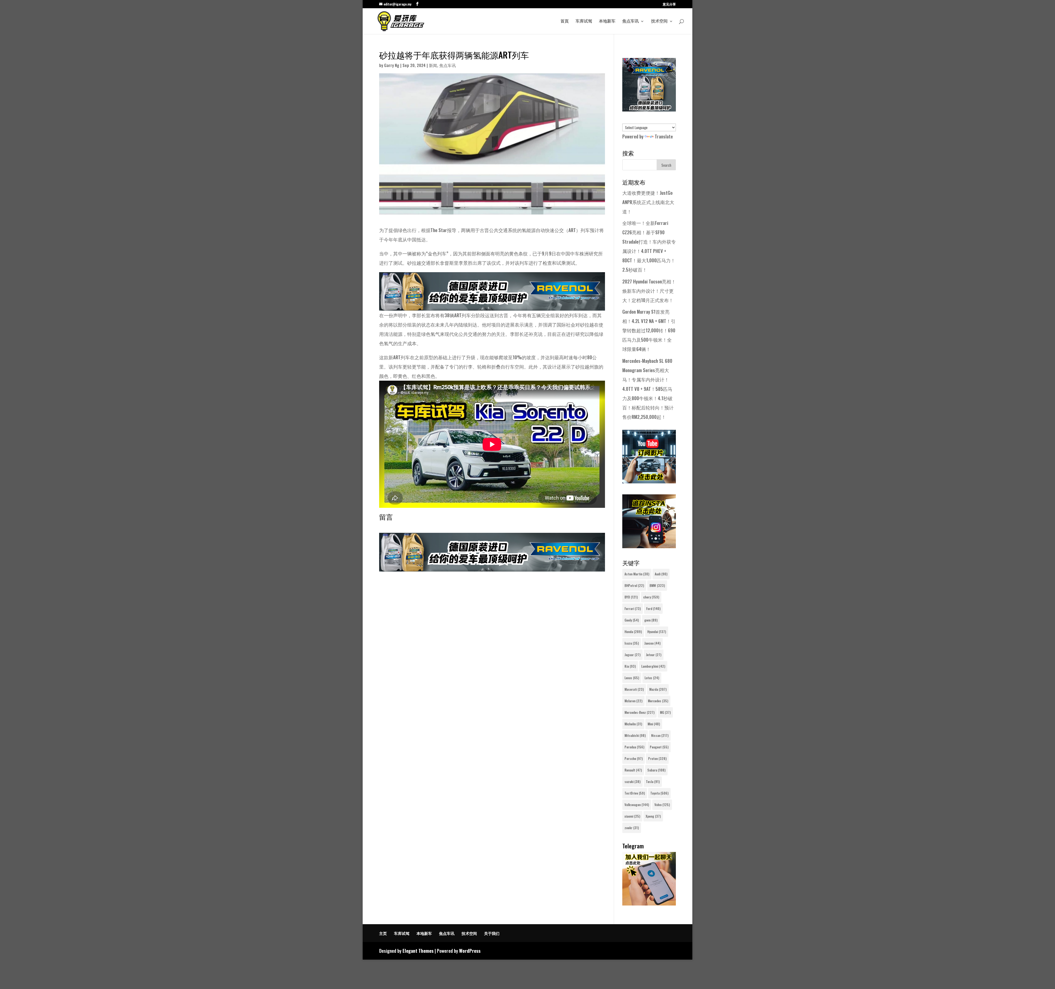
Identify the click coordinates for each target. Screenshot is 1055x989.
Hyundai (656, 631)
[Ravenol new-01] (492, 305)
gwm (650, 620)
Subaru (656, 770)
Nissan (659, 735)
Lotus (652, 677)
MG (665, 712)
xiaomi (632, 816)
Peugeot (659, 747)
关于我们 (491, 933)
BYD (631, 597)
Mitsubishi (635, 735)
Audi (661, 574)
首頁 (564, 21)
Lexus (631, 677)
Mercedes (658, 700)
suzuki (632, 781)
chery (651, 597)
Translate (664, 136)
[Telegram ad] (649, 903)
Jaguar (632, 654)
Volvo (662, 804)
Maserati (634, 689)
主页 (383, 933)
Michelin (633, 723)
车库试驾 (584, 21)
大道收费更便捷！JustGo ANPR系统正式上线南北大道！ (648, 202)
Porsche (633, 758)
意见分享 (669, 4)
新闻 (433, 65)
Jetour (653, 654)
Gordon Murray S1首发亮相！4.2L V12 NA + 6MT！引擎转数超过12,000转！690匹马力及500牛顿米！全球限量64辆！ (649, 330)
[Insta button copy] (649, 546)
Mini (654, 723)
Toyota (659, 793)
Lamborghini (653, 666)
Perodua (634, 747)
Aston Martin (636, 574)
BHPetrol (634, 585)
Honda (633, 631)
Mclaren (633, 700)
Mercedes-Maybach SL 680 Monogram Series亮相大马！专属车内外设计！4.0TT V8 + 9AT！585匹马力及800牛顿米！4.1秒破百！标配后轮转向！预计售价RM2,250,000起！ (648, 388)
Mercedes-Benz (639, 712)
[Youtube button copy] (649, 481)
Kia (630, 666)
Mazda (658, 689)
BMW (657, 585)
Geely (631, 620)
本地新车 (607, 21)
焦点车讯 (630, 21)
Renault (633, 770)
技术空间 (659, 21)
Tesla (653, 781)
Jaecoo (652, 643)
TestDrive (634, 793)
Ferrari (632, 608)
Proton (657, 758)
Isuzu (631, 643)
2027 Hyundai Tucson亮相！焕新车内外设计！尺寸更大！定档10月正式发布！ (649, 290)
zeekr (631, 827)
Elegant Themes (418, 950)
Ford (653, 608)
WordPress (470, 950)
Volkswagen (636, 804)
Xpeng (653, 816)
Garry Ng (391, 65)
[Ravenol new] (649, 109)
